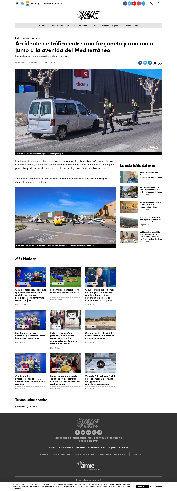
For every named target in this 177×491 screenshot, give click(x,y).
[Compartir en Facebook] (140, 63)
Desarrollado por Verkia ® (88, 480)
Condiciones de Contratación (113, 454)
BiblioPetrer (84, 26)
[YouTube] (134, 3)
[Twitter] (130, 3)
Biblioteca (71, 26)
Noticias (42, 26)
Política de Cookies (61, 454)
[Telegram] (143, 3)
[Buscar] (158, 3)
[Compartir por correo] (155, 63)
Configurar (156, 486)
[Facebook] (125, 3)
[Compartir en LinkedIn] (150, 63)
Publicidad (136, 454)
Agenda (116, 26)
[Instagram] (139, 3)
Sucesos (32, 407)
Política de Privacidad (84, 454)
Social (57, 327)
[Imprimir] (160, 63)
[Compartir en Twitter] (145, 63)
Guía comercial (56, 26)
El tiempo (127, 26)
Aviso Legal (43, 454)
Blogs (94, 26)
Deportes (23, 283)
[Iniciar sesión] (151, 3)
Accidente (21, 407)
